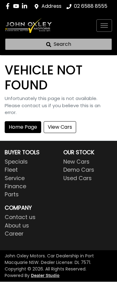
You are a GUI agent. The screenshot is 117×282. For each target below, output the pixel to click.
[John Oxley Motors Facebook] (9, 6)
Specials (16, 161)
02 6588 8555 (90, 6)
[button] (104, 25)
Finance (15, 186)
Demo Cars (78, 170)
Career (14, 233)
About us (17, 225)
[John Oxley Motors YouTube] (17, 6)
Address (51, 6)
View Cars (60, 127)
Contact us (20, 217)
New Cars (76, 161)
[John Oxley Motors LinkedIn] (26, 6)
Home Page (23, 127)
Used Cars (77, 178)
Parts (12, 194)
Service (15, 178)
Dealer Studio (45, 276)
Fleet (11, 170)
